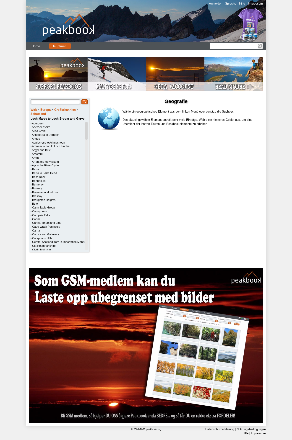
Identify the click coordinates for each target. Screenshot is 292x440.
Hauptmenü (60, 46)
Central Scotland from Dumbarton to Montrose (60, 242)
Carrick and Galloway (45, 234)
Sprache (230, 3)
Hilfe (242, 3)
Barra (35, 169)
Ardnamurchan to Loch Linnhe (51, 146)
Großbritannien (65, 109)
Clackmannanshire (44, 245)
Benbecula (39, 181)
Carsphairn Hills (42, 238)
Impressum (255, 3)
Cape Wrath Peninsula (46, 226)
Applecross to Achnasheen (48, 142)
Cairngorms (39, 211)
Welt (34, 109)
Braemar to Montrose (45, 192)
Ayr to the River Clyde (45, 165)
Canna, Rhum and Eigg (46, 222)
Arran (35, 158)
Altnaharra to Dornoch (45, 134)
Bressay (37, 196)
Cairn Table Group (43, 207)
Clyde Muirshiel (42, 249)
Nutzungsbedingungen (251, 429)
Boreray (37, 188)
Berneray (38, 184)
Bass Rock (38, 177)
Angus (36, 138)
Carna (36, 230)
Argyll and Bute (41, 150)
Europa (45, 109)
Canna (36, 219)
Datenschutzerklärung (219, 429)
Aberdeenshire (41, 127)
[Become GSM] (146, 74)
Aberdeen (38, 123)
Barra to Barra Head (44, 173)
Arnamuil (37, 154)
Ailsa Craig (39, 131)
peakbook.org (153, 429)
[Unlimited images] (146, 345)
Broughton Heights (43, 200)
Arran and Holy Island (45, 161)
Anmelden (215, 3)
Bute (35, 203)
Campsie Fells (41, 215)
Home (35, 46)
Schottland (38, 114)
